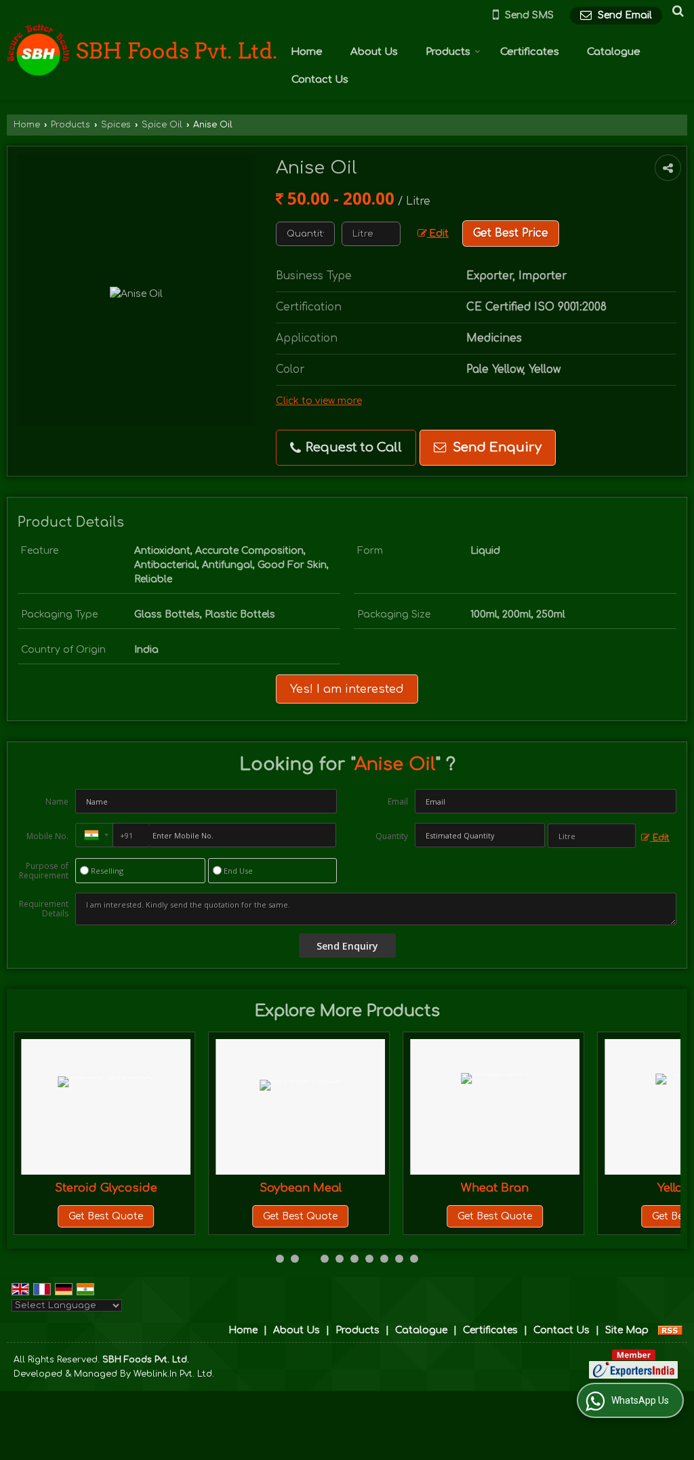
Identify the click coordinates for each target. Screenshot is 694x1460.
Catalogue (613, 52)
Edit (438, 233)
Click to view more (319, 401)
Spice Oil (162, 124)
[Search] (676, 10)
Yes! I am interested (347, 689)
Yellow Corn (653, 1187)
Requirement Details (43, 908)
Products (448, 52)
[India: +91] (94, 835)
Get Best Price (510, 233)
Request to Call (352, 447)
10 (414, 1259)
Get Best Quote (70, 1216)
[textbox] (371, 234)
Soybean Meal (264, 1187)
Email (398, 801)
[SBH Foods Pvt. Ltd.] (142, 50)
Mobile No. (47, 836)
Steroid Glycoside (69, 1187)
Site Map (627, 1330)
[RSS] (670, 1330)
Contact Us (319, 79)
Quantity (391, 836)
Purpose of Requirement (43, 870)
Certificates (529, 52)
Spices (116, 124)
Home (307, 52)
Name (56, 801)
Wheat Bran (459, 1187)
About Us (374, 52)
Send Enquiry (495, 447)
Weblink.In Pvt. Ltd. (174, 1374)
